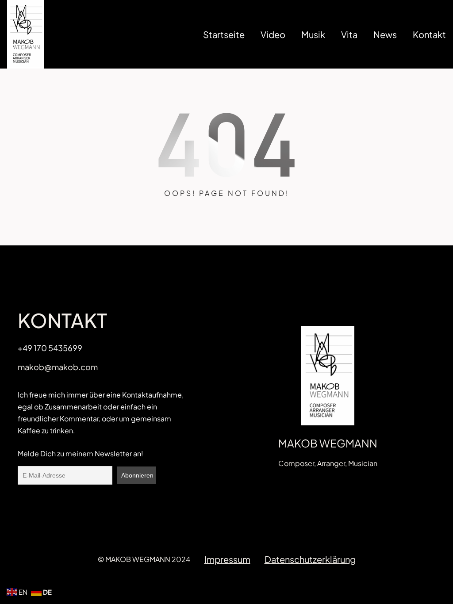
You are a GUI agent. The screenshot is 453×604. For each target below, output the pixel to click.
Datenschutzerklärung (310, 559)
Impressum (227, 559)
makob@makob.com (58, 367)
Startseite (224, 34)
